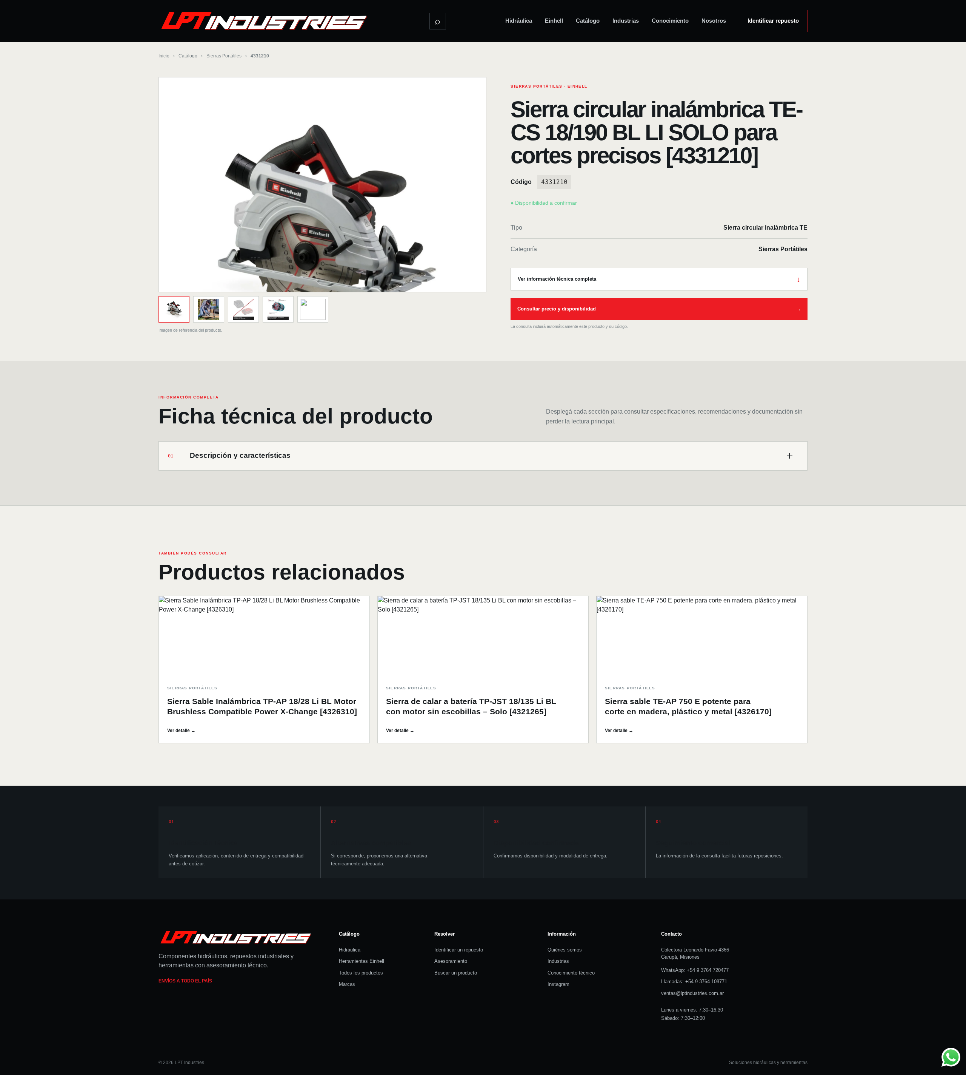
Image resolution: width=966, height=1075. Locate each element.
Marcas (347, 984)
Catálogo (588, 20)
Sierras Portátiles (224, 56)
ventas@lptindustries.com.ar (692, 993)
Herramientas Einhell (361, 961)
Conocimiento (670, 20)
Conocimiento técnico (571, 973)
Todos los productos (361, 973)
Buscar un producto (455, 973)
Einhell (554, 20)
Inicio (163, 56)
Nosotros (713, 20)
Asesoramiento (450, 961)
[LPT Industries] (264, 20)
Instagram (558, 984)
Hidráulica (518, 20)
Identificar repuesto (773, 20)
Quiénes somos (565, 950)
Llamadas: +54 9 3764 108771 (694, 981)
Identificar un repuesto (458, 950)
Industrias (625, 20)
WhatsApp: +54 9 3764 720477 (695, 970)
